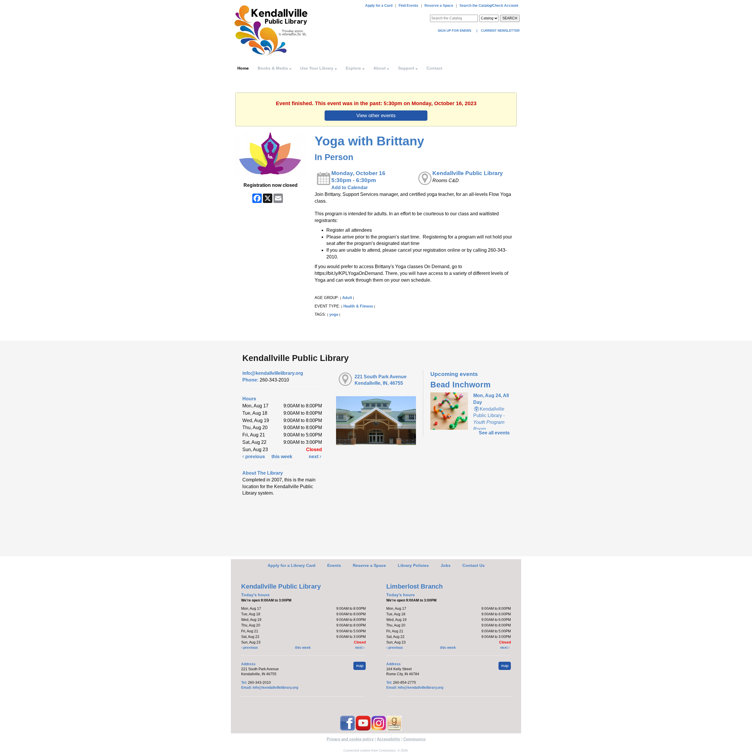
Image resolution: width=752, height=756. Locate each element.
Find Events (408, 6)
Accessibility (388, 739)
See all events (494, 432)
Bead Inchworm (460, 384)
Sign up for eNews (455, 30)
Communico (414, 739)
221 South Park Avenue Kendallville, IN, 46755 (381, 380)
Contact (434, 68)
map (359, 665)
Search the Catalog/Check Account (488, 6)
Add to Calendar (349, 187)
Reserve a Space (438, 6)
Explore (354, 68)
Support (406, 68)
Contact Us (473, 565)
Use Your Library (317, 68)
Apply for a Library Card (291, 565)
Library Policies (413, 565)
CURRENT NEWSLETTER (500, 30)
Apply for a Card (378, 6)
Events (334, 565)
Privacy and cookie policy (350, 739)
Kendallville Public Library (467, 173)
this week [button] (281, 456)
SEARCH (509, 18)
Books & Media (273, 68)
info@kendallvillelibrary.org (272, 373)
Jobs (446, 565)
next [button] (314, 456)
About (380, 68)
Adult (347, 297)
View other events (376, 115)
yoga (333, 314)
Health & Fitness (358, 306)
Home (243, 68)
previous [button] (254, 456)
